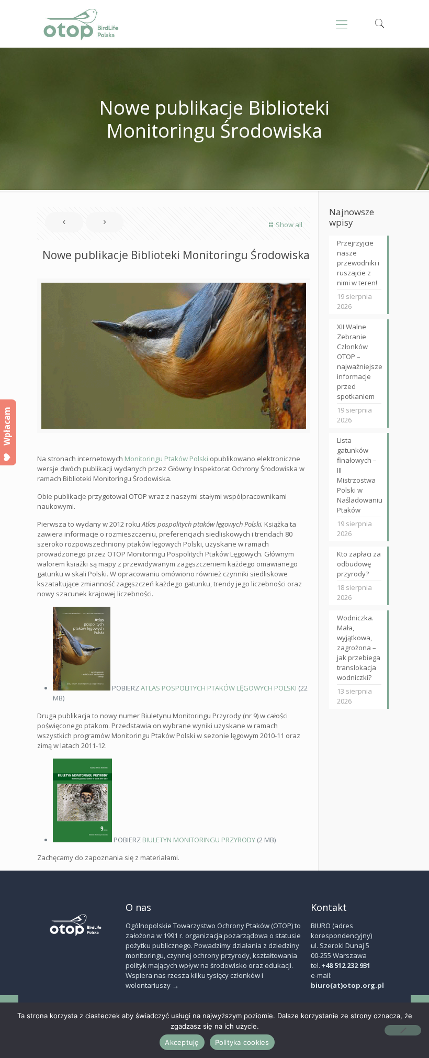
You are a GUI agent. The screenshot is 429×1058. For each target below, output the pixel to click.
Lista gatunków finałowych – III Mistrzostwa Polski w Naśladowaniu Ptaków (359, 475)
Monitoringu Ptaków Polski (166, 458)
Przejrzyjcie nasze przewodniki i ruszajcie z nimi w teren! (358, 262)
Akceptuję (182, 1042)
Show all (289, 224)
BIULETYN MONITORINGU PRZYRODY (198, 839)
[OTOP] (81, 23)
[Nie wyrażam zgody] (403, 1030)
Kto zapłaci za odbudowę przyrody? (359, 563)
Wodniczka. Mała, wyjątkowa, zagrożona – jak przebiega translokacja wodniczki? (358, 647)
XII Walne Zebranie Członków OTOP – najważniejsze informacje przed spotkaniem (359, 361)
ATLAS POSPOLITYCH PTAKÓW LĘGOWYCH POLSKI (219, 688)
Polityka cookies (242, 1042)
